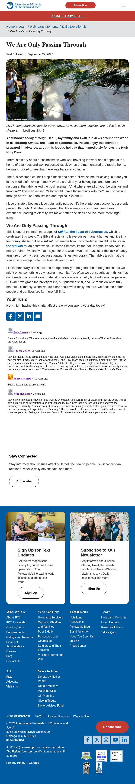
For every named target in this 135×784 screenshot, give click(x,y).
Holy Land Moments (44, 26)
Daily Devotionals (74, 26)
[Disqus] (67, 370)
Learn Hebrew (110, 622)
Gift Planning (46, 695)
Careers (11, 651)
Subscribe (24, 481)
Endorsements (15, 632)
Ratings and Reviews (19, 637)
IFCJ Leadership (16, 622)
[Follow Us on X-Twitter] (97, 740)
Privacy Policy (15, 762)
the (14, 246)
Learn (22, 26)
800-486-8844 (15, 740)
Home (10, 26)
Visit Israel (12, 686)
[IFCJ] (23, 6)
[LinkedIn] (124, 740)
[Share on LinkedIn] (29, 316)
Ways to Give (81, 716)
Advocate (12, 681)
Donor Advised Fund (51, 705)
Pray (9, 676)
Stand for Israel (79, 631)
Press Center (78, 645)
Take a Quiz (108, 632)
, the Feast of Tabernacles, (83, 232)
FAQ (9, 656)
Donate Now (80, 5)
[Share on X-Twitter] (19, 316)
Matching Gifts (47, 690)
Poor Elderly (45, 631)
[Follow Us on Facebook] (88, 740)
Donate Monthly (48, 685)
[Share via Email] (38, 316)
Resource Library (112, 627)
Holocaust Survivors (50, 617)
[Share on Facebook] (10, 316)
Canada (34, 762)
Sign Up (31, 593)
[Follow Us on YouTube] (115, 740)
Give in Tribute (47, 700)
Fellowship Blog (80, 626)
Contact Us (13, 661)
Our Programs (15, 627)
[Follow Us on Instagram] (106, 740)
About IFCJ (13, 617)
